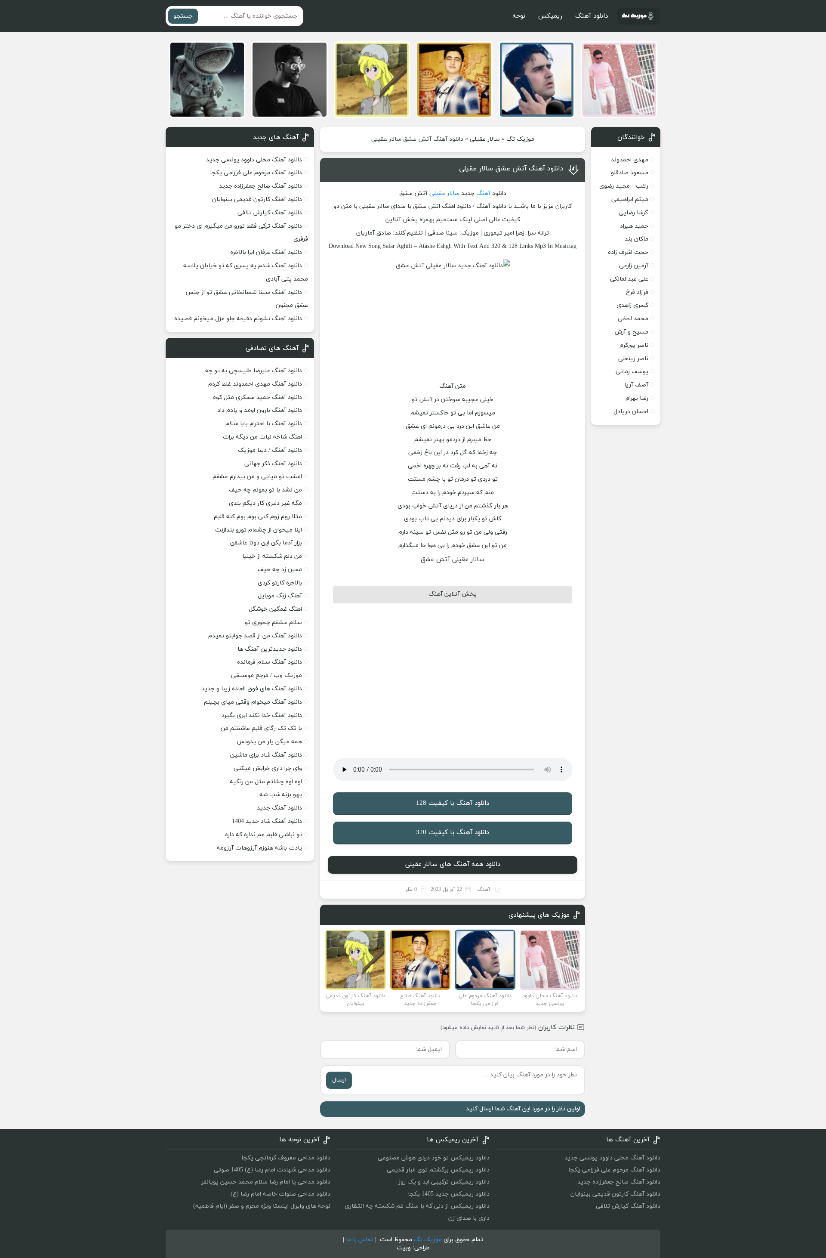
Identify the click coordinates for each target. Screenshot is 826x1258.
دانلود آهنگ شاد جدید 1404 (267, 821)
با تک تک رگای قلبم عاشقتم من (261, 728)
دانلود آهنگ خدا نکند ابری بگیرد (262, 715)
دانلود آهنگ (591, 16)
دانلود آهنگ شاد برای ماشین (266, 755)
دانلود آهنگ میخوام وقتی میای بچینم (253, 702)
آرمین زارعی (633, 266)
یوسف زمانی (632, 372)
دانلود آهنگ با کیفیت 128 (452, 803)
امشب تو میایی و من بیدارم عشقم (257, 477)
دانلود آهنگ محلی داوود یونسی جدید (254, 160)
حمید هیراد (634, 226)
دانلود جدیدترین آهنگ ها (269, 649)
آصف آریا (636, 385)
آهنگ (483, 193)
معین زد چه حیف (280, 570)
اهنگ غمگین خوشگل (275, 609)
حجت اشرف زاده (628, 252)
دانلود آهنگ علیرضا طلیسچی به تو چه (253, 371)
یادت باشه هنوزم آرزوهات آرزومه (259, 848)
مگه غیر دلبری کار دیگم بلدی (265, 503)
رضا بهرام (637, 398)
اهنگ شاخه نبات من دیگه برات (262, 437)
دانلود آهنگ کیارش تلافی (269, 213)
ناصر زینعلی (633, 359)
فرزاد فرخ (637, 292)
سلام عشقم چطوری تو (273, 622)
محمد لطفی (633, 319)
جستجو (183, 16)
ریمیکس (550, 16)
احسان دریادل (630, 412)
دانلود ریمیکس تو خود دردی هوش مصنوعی (434, 1158)
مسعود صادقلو (629, 173)
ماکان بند (636, 239)
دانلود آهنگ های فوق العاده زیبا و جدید (251, 689)
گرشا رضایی (633, 213)
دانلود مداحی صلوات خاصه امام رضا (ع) (280, 1194)
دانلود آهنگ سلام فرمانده (269, 662)
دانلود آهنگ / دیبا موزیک (270, 450)
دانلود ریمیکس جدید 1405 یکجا (449, 1194)
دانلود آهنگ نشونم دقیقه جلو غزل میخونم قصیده (238, 319)
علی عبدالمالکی (629, 279)
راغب (642, 186)
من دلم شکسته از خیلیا (272, 556)
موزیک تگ (520, 139)
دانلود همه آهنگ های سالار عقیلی (452, 864)
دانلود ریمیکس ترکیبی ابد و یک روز (444, 1182)
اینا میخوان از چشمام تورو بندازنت (258, 530)
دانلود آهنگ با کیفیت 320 (452, 832)
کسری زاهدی (632, 305)
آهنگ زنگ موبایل (280, 596)
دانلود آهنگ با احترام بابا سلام (263, 424)
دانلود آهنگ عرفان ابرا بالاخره (266, 252)
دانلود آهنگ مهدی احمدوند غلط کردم (255, 384)
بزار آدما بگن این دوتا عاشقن (266, 543)
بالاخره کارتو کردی (280, 583)
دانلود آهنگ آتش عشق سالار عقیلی (511, 168)
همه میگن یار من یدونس (269, 742)
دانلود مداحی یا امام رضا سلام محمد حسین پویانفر (265, 1182)
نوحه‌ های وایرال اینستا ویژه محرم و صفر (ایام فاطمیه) (261, 1206)
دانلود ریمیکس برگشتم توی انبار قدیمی (438, 1170)
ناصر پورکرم (634, 345)
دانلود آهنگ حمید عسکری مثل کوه (257, 397)
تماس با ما (359, 1240)
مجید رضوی (614, 186)
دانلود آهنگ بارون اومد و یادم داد (259, 410)
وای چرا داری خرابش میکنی (268, 768)
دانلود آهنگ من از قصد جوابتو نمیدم (255, 636)
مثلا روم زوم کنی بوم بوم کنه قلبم (258, 517)
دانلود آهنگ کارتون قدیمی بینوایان (257, 199)
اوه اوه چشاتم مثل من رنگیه (266, 782)
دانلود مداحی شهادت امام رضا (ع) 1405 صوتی (272, 1170)
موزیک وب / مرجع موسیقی (265, 675)
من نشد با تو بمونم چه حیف (265, 490)
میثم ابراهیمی (629, 199)
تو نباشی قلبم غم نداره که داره (263, 835)
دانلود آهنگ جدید (279, 808)
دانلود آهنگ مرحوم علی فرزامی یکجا (256, 173)
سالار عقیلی (485, 139)
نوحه (518, 16)
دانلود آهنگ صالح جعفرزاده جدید (260, 186)
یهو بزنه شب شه (280, 795)
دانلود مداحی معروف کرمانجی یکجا (285, 1158)
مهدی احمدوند (629, 160)
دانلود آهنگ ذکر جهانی (273, 464)
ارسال (339, 1080)
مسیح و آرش (631, 332)
